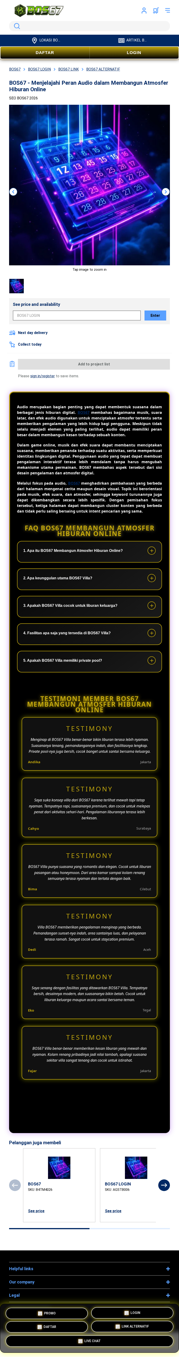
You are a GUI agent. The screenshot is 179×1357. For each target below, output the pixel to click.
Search (16, 26)
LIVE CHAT (92, 1342)
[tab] (49, 1228)
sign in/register (42, 376)
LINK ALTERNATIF (135, 1327)
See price (36, 1211)
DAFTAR (45, 52)
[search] (89, 26)
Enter (155, 315)
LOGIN (134, 52)
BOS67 (84, 412)
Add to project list (94, 364)
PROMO (50, 1311)
